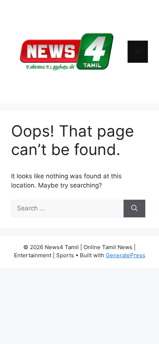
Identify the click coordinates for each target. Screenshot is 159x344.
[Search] (134, 208)
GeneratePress (125, 255)
